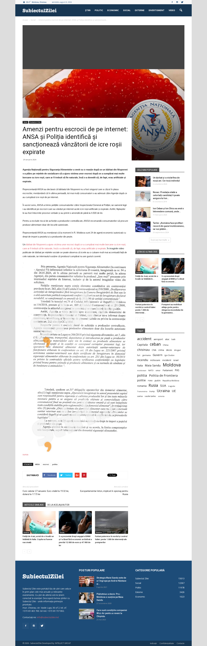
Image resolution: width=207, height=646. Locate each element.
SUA (163, 385)
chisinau (143, 349)
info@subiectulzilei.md (48, 617)
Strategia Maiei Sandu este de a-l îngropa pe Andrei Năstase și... (111, 581)
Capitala (142, 344)
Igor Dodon (169, 355)
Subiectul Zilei (35, 122)
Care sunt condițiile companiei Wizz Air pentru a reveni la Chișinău (112, 613)
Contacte (180, 643)
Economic (113, 10)
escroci (46, 464)
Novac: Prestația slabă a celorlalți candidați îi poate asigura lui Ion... (166, 195)
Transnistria (142, 391)
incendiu (142, 360)
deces (169, 349)
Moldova (172, 364)
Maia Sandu (153, 365)
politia (54, 464)
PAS (177, 370)
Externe (139, 10)
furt (138, 355)
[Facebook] (172, 2)
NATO (151, 370)
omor (158, 370)
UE (174, 391)
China (165, 345)
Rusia (153, 385)
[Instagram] (177, 2)
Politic (99, 10)
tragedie (171, 386)
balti (173, 339)
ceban (155, 344)
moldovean (141, 370)
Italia (140, 365)
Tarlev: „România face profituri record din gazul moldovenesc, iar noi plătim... (168, 226)
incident (166, 360)
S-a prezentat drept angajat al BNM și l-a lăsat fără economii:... (173, 279)
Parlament (168, 370)
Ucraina (163, 390)
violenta (161, 396)
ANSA (37, 464)
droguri (177, 350)
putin (157, 380)
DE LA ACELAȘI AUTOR (58, 505)
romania (142, 386)
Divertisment (156, 10)
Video (172, 10)
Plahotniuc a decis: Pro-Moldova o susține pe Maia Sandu (110, 597)
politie (141, 380)
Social (127, 10)
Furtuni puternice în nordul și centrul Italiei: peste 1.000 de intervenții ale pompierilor (111, 539)
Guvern (157, 354)
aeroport (158, 339)
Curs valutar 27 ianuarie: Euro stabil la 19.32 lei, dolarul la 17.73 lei (46, 493)
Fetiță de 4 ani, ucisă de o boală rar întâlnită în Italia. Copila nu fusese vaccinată (38, 539)
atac (167, 339)
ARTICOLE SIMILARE (34, 505)
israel (176, 360)
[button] (180, 10)
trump (152, 391)
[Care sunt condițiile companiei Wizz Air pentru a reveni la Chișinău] (86, 614)
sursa (25, 454)
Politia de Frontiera (163, 375)
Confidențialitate (167, 643)
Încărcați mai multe (159, 240)
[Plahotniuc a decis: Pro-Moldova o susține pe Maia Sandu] (86, 597)
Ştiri (87, 10)
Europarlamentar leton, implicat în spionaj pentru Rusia (104, 493)
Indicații (153, 643)
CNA (154, 350)
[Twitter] (182, 2)
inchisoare (155, 360)
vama (140, 396)
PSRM (150, 380)
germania (146, 355)
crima (161, 350)
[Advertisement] (103, 46)
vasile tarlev (150, 396)
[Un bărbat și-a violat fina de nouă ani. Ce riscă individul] (142, 181)
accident (144, 338)
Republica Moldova (171, 380)
